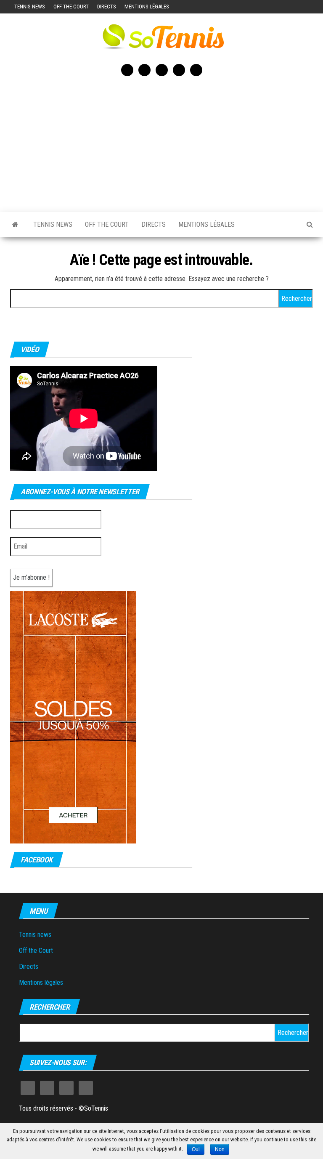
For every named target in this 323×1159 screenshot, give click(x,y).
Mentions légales (146, 6)
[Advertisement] (161, 143)
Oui (196, 1149)
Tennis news (29, 6)
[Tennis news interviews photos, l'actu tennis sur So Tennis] (15, 224)
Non (220, 1149)
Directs (106, 6)
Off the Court (71, 6)
